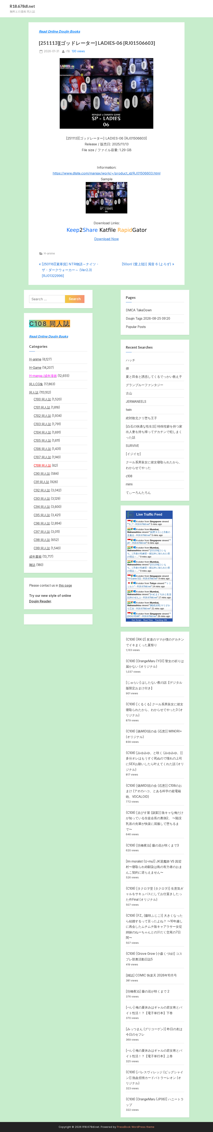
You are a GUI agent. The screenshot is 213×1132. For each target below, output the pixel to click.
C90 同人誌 (42, 474)
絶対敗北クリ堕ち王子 (141, 418)
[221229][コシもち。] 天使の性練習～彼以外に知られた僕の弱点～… (148, 553)
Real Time (148, 620)
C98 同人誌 (42, 540)
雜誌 (32, 565)
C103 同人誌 (42, 424)
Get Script (136, 620)
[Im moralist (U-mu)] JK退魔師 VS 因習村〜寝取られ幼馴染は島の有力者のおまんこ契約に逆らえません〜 (154, 866)
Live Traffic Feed (149, 514)
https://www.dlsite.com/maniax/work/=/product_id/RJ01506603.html (106, 173)
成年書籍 (35, 557)
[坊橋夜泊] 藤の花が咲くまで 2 (147, 991)
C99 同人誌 (42, 548)
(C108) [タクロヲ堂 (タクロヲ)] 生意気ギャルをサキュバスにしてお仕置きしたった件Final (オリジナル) (154, 893)
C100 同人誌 (42, 399)
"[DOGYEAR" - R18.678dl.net (149, 614)
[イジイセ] (133, 454)
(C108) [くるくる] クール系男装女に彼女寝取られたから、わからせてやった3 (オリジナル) (154, 709)
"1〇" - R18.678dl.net (138, 524)
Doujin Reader (40, 601)
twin (129, 410)
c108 (129, 476)
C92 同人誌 (42, 490)
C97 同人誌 (42, 532)
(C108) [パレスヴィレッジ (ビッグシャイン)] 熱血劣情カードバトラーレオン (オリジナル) (154, 1077)
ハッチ (130, 360)
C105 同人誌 (42, 441)
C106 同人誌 (42, 449)
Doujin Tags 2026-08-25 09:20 (148, 318)
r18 (68, 51)
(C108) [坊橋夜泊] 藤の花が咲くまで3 (152, 845)
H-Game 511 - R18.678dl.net (142, 578)
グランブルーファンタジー (144, 385)
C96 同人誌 (42, 523)
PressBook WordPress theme (135, 1126)
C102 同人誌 (42, 416)
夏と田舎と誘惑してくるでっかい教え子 (154, 377)
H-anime (49, 253)
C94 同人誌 (42, 507)
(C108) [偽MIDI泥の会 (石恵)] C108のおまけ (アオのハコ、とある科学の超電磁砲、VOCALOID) (154, 791)
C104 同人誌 (42, 432)
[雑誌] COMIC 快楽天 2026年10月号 (151, 975)
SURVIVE (132, 446)
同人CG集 (36, 384)
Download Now (106, 239)
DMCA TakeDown (139, 310)
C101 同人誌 (42, 407)
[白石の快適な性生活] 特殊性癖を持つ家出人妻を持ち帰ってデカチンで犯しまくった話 (154, 431)
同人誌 (33, 392)
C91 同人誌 (41, 482)
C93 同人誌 (42, 499)
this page (65, 585)
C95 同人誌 (42, 515)
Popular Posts (136, 327)
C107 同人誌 (42, 457)
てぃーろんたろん (138, 493)
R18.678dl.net (22, 6)
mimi (129, 484)
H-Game (35, 368)
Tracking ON (161, 620)
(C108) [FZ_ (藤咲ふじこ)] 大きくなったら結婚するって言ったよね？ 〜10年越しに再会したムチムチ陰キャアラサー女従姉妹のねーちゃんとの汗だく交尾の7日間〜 (154, 927)
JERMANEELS (136, 402)
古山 (129, 393)
